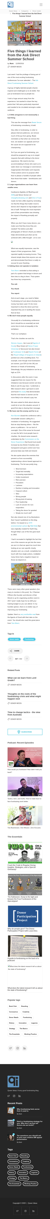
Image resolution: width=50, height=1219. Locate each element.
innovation (23, 1023)
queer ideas (13, 11)
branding (24, 1006)
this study (22, 392)
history (11, 1023)
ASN (12, 195)
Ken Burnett (15, 416)
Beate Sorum (37, 122)
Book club (13, 1006)
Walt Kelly (33, 526)
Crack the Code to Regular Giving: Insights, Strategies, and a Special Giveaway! (22, 867)
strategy (12, 1028)
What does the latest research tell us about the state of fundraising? (25, 989)
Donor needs (36, 11)
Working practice (30, 1034)
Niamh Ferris (33, 352)
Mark (12, 63)
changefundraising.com (19, 198)
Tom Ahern (15, 270)
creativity (26, 1012)
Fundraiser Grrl (19, 352)
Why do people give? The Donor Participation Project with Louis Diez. (23, 930)
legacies (34, 1023)
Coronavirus (13, 1012)
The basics (24, 1028)
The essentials (14, 1034)
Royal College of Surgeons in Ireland (27, 355)
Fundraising (29, 639)
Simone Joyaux (16, 343)
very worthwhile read (28, 614)
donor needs (14, 639)
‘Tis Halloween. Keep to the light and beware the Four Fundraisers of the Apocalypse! (23, 899)
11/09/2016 (20, 63)
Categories (24, 11)
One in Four (36, 198)
